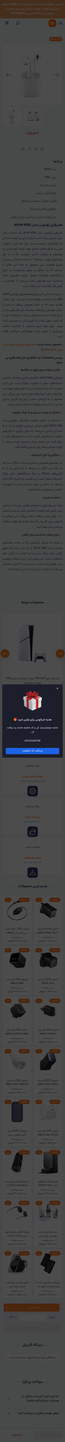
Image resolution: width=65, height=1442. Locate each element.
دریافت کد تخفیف (32, 751)
